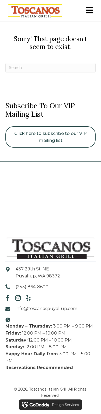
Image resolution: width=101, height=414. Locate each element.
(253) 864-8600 (32, 286)
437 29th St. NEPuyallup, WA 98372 (38, 272)
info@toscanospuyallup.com (46, 308)
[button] (7, 298)
